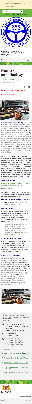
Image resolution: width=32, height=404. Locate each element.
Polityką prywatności (13, 3)
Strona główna (4, 79)
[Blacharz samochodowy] (16, 296)
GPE (2, 60)
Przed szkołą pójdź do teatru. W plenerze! (17, 358)
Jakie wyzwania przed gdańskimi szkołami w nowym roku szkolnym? (17, 353)
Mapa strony (4, 400)
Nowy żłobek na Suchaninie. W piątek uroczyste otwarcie (17, 363)
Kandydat (12, 79)
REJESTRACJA (11, 15)
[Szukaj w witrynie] (21, 11)
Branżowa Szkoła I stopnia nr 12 (10, 81)
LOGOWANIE (22, 15)
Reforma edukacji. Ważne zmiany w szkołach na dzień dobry (17, 372)
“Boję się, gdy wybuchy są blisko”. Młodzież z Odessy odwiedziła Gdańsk (17, 368)
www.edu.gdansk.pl (25, 396)
